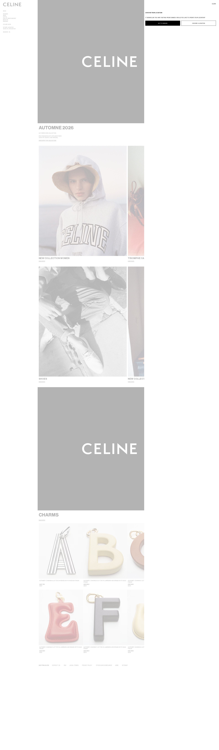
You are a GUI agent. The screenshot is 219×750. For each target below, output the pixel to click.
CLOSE (214, 3)
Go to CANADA (162, 23)
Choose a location (198, 23)
